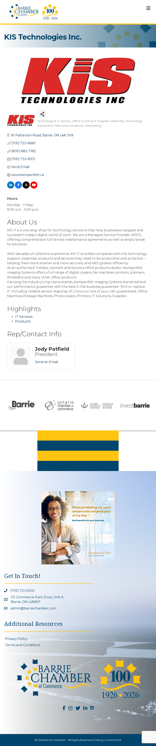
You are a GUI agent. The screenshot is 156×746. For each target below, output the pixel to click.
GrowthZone (112, 740)
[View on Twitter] (26, 187)
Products (22, 321)
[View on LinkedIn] (10, 187)
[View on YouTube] (33, 187)
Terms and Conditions (22, 645)
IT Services (23, 317)
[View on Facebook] (18, 187)
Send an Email (46, 362)
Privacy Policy (16, 639)
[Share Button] (42, 114)
